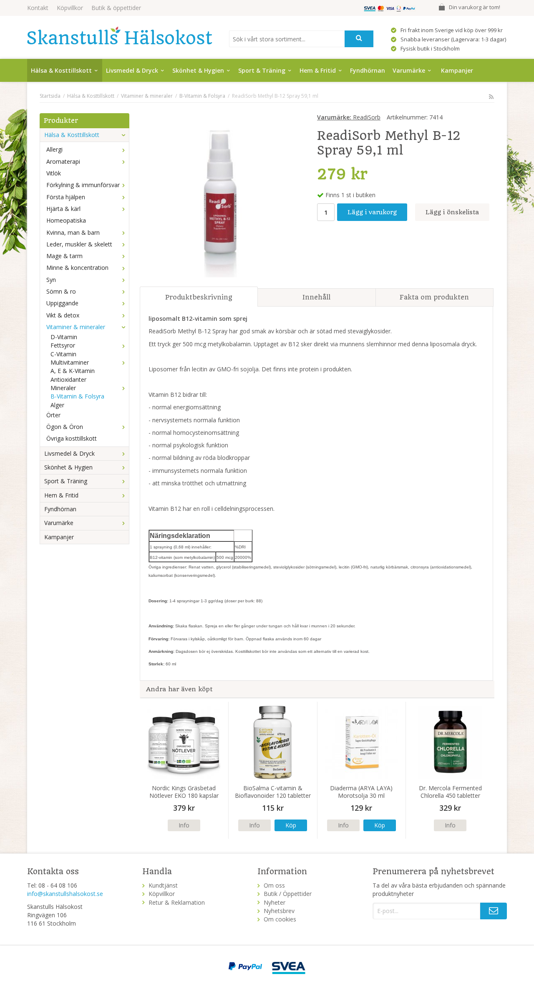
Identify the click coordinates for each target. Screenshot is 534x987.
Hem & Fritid (318, 70)
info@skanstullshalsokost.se (65, 894)
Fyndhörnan (367, 70)
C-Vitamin (63, 354)
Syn (51, 280)
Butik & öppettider (116, 8)
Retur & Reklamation (177, 902)
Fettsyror (62, 345)
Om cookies (280, 919)
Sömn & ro (61, 291)
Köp (290, 825)
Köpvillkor (70, 8)
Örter (53, 415)
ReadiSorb (348, 117)
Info (184, 825)
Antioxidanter (68, 379)
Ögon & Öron (64, 427)
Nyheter (274, 902)
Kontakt (37, 8)
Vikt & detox (62, 315)
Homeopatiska (66, 220)
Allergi (54, 149)
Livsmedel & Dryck (132, 70)
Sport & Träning (261, 70)
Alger (57, 405)
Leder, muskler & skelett (79, 244)
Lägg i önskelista (452, 212)
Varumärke (409, 70)
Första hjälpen (65, 197)
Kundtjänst (163, 885)
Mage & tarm (64, 256)
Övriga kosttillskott (71, 438)
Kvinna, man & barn (73, 232)
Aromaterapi (63, 161)
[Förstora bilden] (220, 196)
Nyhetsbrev (279, 911)
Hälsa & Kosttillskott (61, 70)
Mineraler (63, 388)
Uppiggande (62, 303)
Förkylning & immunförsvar (83, 185)
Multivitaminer (69, 362)
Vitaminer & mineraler (75, 327)
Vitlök (53, 173)
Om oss (274, 885)
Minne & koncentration (77, 267)
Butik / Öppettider (288, 894)
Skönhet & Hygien (198, 70)
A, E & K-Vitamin (72, 371)
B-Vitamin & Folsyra (77, 396)
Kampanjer (457, 70)
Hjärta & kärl (63, 209)
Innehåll (316, 297)
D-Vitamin (63, 337)
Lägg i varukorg (372, 212)
